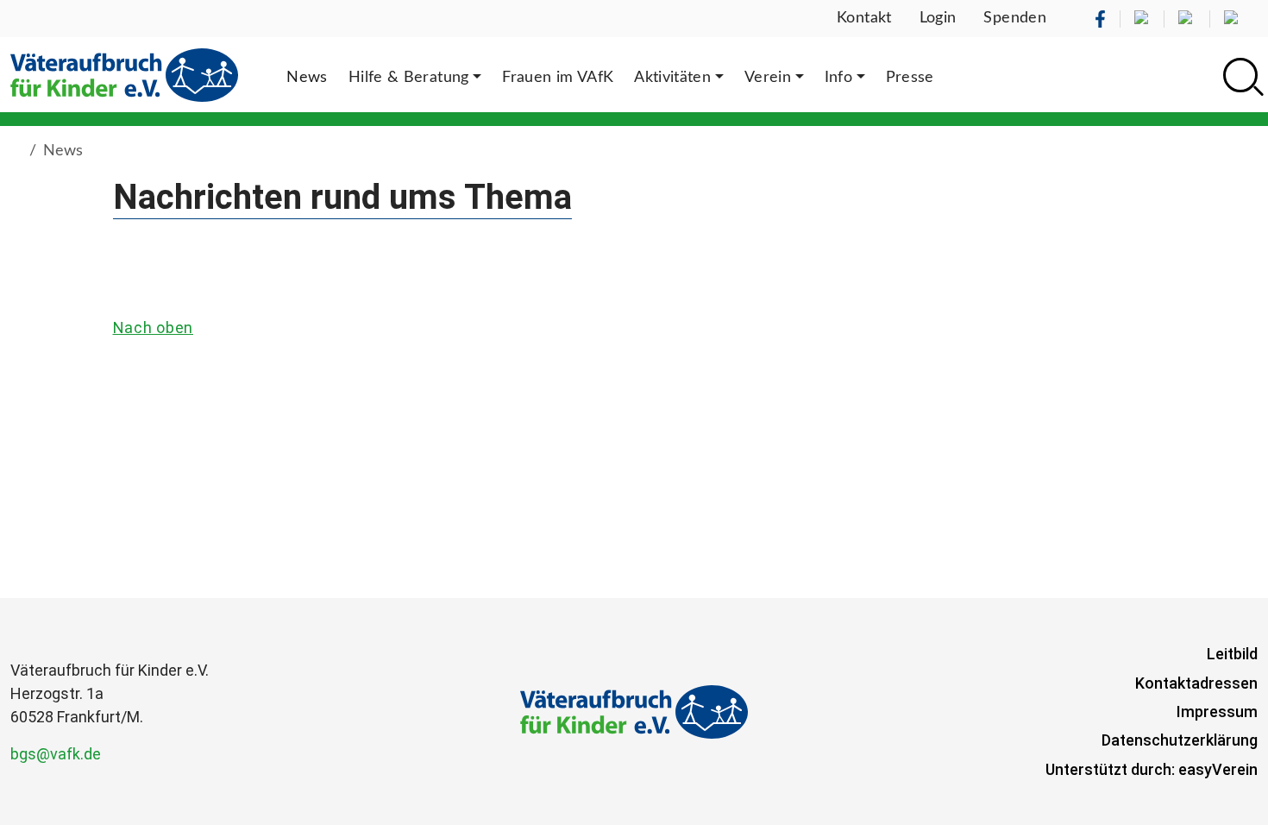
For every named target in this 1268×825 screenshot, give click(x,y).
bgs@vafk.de (55, 754)
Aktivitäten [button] (672, 77)
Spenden (1014, 18)
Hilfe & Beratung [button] (408, 77)
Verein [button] (767, 77)
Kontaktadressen (1196, 683)
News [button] (306, 77)
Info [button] (838, 77)
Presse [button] (910, 77)
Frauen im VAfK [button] (557, 77)
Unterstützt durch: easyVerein (1151, 769)
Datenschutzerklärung (1180, 740)
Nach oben (153, 327)
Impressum (1217, 711)
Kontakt (864, 18)
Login (938, 18)
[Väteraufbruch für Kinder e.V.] (124, 74)
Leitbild (1232, 654)
